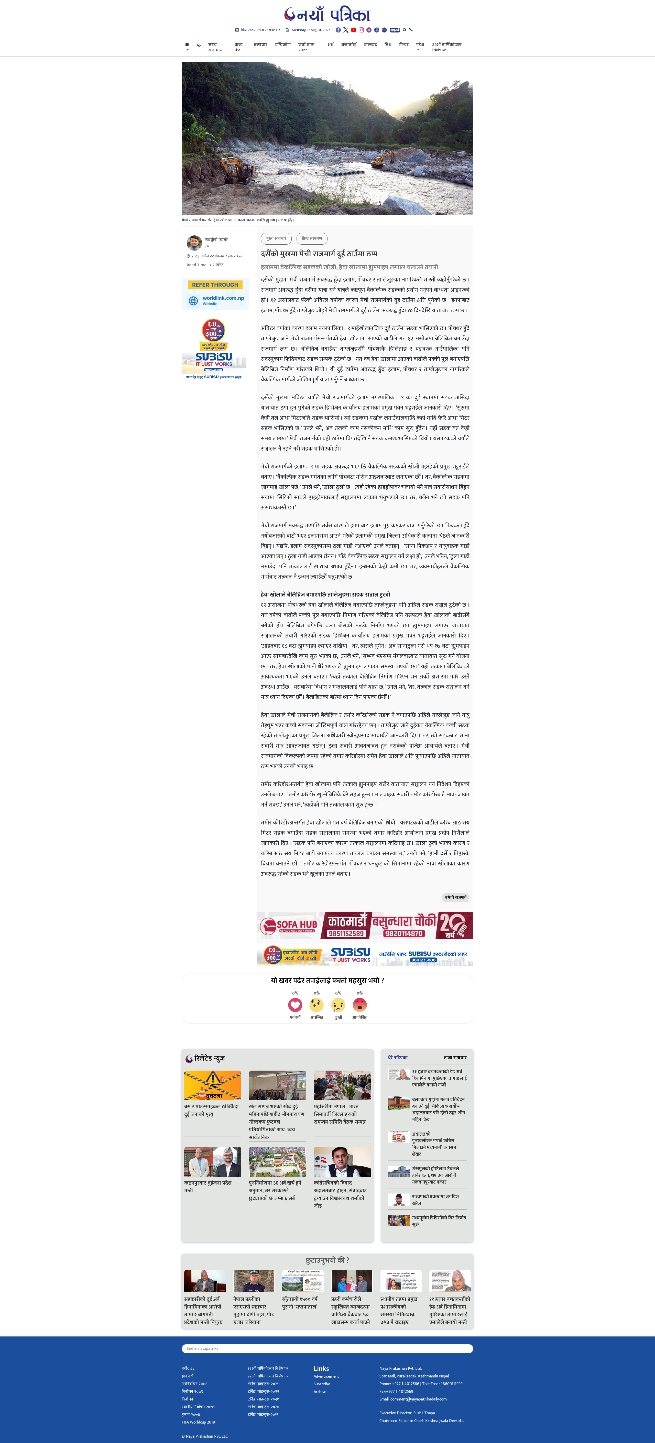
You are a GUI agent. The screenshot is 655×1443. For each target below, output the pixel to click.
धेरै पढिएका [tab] (398, 1057)
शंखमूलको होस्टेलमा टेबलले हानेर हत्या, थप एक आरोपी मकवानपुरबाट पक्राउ (435, 1176)
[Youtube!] (353, 29)
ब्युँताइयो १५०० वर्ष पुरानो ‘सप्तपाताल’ (300, 1303)
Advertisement (326, 1376)
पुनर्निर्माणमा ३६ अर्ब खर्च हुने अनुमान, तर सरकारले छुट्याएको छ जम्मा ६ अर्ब (275, 1190)
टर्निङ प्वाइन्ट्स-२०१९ (263, 1414)
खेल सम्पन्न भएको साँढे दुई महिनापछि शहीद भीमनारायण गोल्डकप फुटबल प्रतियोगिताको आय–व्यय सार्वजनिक (276, 1122)
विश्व (388, 44)
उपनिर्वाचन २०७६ (194, 1384)
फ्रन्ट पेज (239, 47)
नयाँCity (188, 1368)
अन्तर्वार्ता (348, 44)
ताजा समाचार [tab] (455, 1057)
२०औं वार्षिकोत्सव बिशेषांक (447, 47)
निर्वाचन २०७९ (192, 1391)
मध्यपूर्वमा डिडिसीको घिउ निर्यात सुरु (439, 1221)
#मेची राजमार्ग (455, 897)
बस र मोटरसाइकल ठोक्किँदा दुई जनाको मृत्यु (211, 1110)
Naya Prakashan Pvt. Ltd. (400, 1368)
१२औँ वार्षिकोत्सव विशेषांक (268, 1376)
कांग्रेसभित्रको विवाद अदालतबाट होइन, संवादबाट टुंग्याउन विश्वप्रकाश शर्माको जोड (340, 1194)
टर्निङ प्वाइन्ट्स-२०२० (263, 1407)
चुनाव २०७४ (191, 1414)
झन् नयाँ (188, 1376)
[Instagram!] (361, 29)
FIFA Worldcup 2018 (198, 1422)
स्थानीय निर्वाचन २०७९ (198, 1407)
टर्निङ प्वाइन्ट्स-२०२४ (263, 1384)
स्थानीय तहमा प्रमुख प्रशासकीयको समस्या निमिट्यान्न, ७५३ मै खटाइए (399, 1310)
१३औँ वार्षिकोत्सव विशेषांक (268, 1368)
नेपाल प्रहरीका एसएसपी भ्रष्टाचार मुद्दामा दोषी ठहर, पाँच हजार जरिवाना (254, 1310)
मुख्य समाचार (215, 47)
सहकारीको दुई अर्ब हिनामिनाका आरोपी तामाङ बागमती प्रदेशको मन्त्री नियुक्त (203, 1310)
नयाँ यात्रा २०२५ (306, 47)
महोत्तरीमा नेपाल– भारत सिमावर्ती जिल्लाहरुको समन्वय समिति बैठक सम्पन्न (340, 1114)
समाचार (260, 44)
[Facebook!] (338, 29)
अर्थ (330, 44)
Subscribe (322, 1384)
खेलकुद (370, 44)
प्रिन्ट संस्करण (312, 238)
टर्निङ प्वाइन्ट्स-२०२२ (263, 1391)
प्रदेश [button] (420, 44)
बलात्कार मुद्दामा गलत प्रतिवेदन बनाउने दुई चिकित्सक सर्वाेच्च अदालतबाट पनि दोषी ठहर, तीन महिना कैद (438, 1109)
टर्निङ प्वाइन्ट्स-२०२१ (263, 1399)
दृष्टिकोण (283, 44)
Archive (320, 1391)
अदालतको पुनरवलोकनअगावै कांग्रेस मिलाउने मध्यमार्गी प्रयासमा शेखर (434, 1144)
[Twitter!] (345, 29)
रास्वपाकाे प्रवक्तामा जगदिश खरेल (435, 1200)
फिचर (404, 44)
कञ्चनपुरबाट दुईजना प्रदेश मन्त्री (208, 1187)
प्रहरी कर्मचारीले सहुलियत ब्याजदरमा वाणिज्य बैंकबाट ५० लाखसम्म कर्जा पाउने (351, 1310)
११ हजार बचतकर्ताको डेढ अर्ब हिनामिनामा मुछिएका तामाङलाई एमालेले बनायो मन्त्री (439, 1079)
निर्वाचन (187, 1399)
